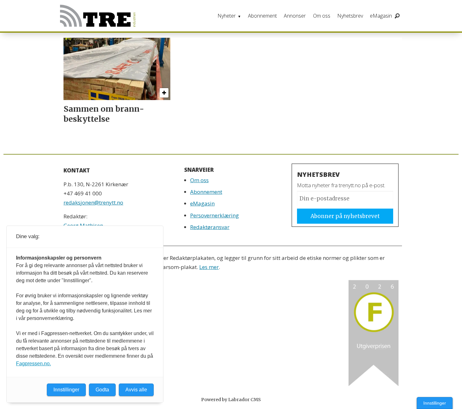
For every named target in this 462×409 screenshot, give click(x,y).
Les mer (209, 267)
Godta (102, 389)
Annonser (295, 15)
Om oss (321, 15)
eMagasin (381, 15)
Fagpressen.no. (33, 363)
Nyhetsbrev (350, 15)
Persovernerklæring (214, 215)
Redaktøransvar (209, 227)
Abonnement (262, 15)
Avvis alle (136, 389)
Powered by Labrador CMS (231, 399)
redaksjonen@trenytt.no (93, 202)
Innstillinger (434, 403)
